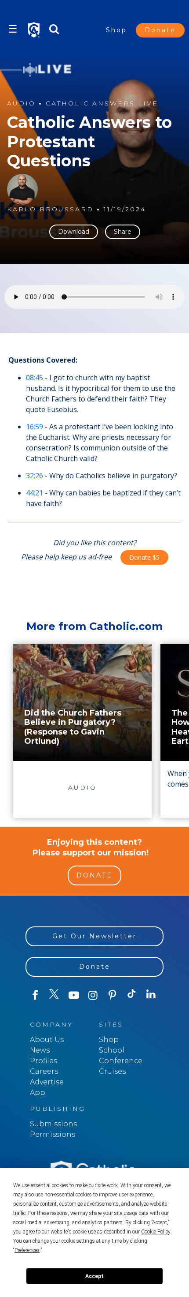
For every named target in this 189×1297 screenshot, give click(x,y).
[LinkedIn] (151, 994)
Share (122, 232)
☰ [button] (13, 28)
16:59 (34, 426)
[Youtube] (74, 995)
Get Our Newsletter (94, 936)
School (111, 1050)
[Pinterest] (112, 995)
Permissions (52, 1134)
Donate (160, 30)
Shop (116, 30)
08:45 (34, 377)
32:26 (34, 475)
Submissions (53, 1124)
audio (21, 103)
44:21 (34, 493)
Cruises (112, 1071)
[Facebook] (35, 995)
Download (73, 232)
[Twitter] (54, 995)
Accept (94, 1276)
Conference (120, 1061)
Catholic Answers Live (102, 103)
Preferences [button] (27, 1250)
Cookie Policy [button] (155, 1232)
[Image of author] (22, 189)
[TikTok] (132, 995)
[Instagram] (93, 995)
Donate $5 (144, 557)
